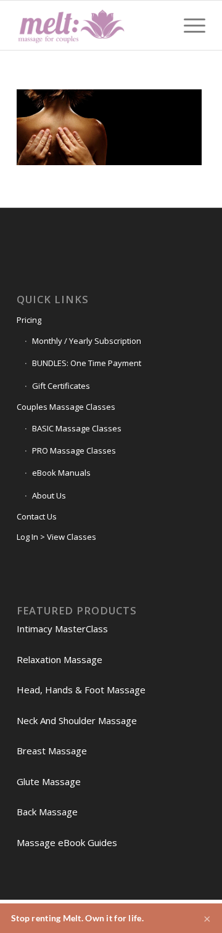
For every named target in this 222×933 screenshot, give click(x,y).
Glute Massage (49, 781)
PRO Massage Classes (74, 450)
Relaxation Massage (59, 659)
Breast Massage (52, 750)
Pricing (29, 319)
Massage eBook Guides (67, 842)
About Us (49, 495)
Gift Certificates (61, 385)
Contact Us (37, 516)
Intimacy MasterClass (62, 628)
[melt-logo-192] (92, 25)
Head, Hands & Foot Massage (81, 689)
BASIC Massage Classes (76, 428)
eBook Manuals (61, 472)
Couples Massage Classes (66, 406)
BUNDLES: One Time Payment (86, 363)
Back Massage (47, 811)
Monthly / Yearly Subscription (86, 340)
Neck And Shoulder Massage (77, 720)
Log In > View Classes (56, 536)
